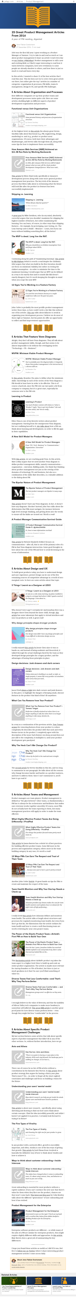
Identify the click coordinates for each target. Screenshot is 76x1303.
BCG (19, 1265)
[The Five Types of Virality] (18, 1134)
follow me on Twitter (26, 1251)
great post (17, 215)
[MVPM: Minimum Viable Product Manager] (18, 366)
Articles (20, 1)
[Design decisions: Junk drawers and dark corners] (18, 676)
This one (30, 312)
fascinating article (23, 960)
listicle (31, 881)
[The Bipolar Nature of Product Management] (18, 493)
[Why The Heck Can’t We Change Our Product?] (18, 756)
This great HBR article (41, 1008)
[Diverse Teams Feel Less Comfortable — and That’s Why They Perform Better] (18, 992)
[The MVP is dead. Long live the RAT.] (18, 248)
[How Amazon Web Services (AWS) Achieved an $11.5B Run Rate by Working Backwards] (18, 164)
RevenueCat (40, 1262)
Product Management (35, 1)
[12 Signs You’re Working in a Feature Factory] (18, 296)
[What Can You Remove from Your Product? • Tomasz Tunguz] (18, 712)
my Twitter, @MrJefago (23, 60)
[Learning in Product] (18, 408)
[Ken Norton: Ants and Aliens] (18, 1057)
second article (21, 768)
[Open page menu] (73, 1)
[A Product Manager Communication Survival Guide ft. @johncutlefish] (18, 531)
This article (16, 176)
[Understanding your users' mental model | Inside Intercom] (18, 1097)
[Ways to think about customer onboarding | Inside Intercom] (18, 1175)
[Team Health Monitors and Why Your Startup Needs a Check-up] (18, 904)
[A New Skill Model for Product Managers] (18, 448)
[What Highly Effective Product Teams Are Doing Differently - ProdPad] (18, 832)
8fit (59, 1262)
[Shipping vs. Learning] (18, 204)
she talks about (43, 426)
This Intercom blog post (40, 1195)
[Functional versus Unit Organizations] (18, 120)
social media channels (18, 1267)
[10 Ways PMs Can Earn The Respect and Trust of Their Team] (18, 870)
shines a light (26, 690)
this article (35, 131)
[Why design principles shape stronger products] (18, 635)
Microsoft (14, 1265)
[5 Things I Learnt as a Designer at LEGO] (18, 597)
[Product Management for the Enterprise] (18, 1218)
